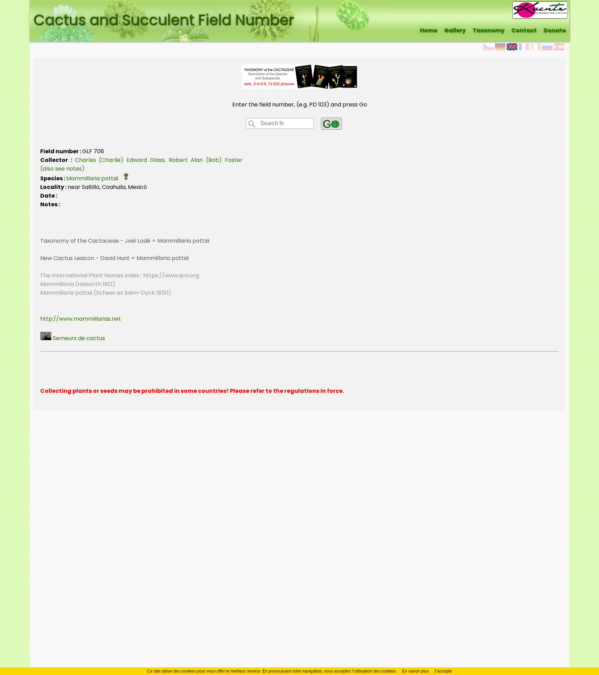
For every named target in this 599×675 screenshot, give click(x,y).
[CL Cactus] (540, 6)
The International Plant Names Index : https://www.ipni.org (119, 275)
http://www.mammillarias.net (80, 319)
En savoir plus (415, 671)
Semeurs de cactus (78, 338)
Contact (524, 30)
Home (428, 30)
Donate (555, 30)
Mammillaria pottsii (94, 178)
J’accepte (443, 671)
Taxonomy (488, 30)
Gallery (455, 30)
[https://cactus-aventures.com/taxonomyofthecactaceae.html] (300, 87)
